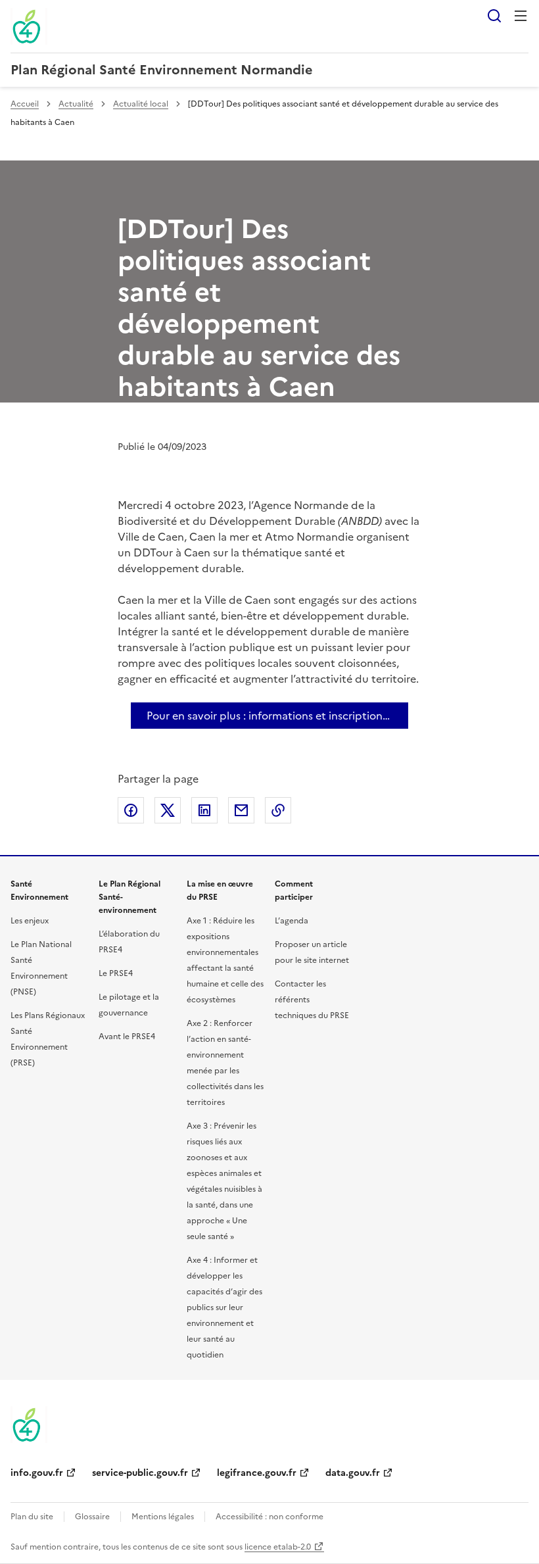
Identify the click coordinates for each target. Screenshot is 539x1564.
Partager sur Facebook (131, 810)
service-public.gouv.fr (140, 1473)
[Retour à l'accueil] (29, 1424)
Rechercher (494, 16)
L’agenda (291, 921)
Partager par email (241, 810)
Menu (520, 16)
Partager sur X (167, 810)
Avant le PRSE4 (127, 1036)
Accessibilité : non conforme (269, 1517)
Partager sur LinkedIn (204, 810)
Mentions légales (162, 1517)
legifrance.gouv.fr (256, 1473)
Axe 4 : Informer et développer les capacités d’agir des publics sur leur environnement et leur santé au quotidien (224, 1307)
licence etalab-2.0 (278, 1547)
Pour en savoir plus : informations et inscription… (268, 715)
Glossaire (92, 1517)
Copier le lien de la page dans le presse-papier (278, 810)
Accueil (25, 104)
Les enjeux (30, 921)
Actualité (76, 104)
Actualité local (140, 104)
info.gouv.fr (37, 1473)
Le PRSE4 (116, 973)
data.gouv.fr (352, 1473)
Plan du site (32, 1517)
